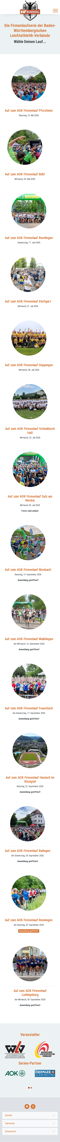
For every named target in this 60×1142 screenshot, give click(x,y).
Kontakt (8, 1115)
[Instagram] (33, 1106)
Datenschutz (10, 1131)
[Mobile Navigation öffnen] (55, 10)
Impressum (10, 1123)
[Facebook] (27, 1106)
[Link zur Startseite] (30, 10)
